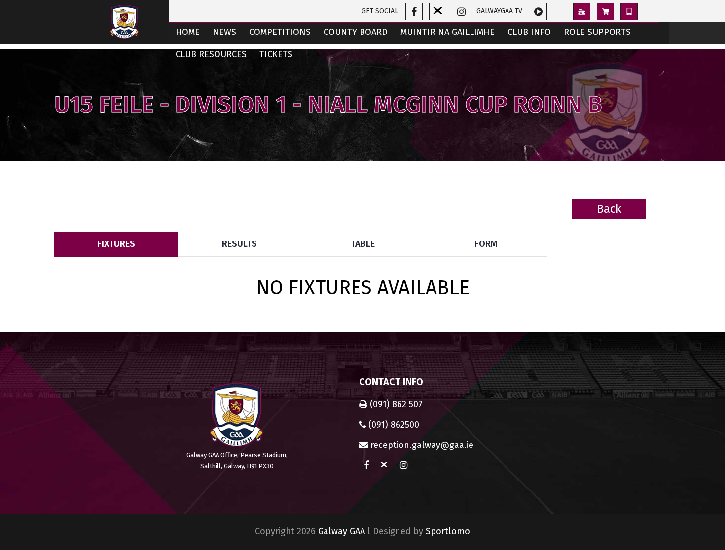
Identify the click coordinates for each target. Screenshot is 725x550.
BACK (646, 224)
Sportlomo (448, 531)
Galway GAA (341, 531)
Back (609, 209)
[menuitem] (187, 33)
